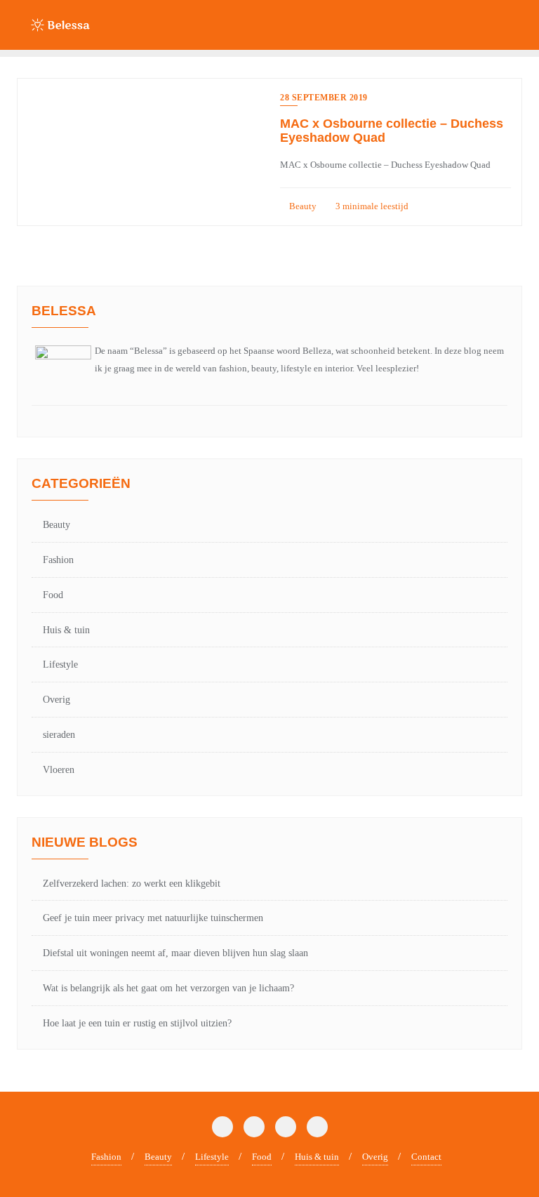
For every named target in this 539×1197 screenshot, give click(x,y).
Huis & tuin (66, 630)
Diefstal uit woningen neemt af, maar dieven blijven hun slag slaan (175, 953)
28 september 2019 (324, 97)
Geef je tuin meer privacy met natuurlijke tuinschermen (153, 918)
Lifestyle (60, 664)
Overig (56, 699)
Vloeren (58, 770)
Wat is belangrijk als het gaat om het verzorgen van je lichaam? (168, 988)
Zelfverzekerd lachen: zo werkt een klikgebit (131, 883)
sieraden (59, 734)
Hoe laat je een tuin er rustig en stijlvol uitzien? (137, 1023)
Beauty (302, 206)
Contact (426, 1156)
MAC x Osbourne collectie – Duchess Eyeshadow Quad (391, 131)
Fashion (58, 560)
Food (53, 595)
